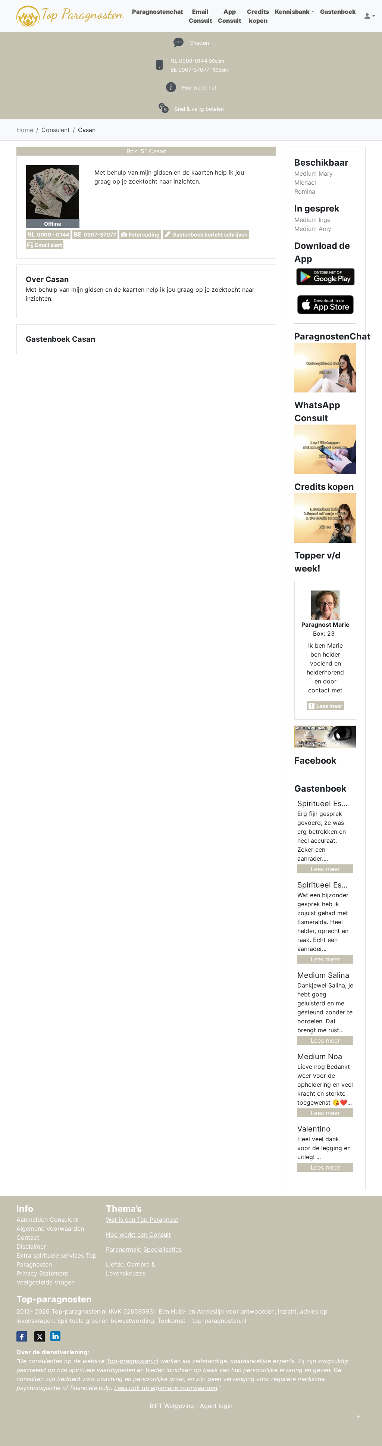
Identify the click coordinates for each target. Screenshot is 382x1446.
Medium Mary (313, 173)
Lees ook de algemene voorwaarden (165, 1388)
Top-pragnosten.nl (132, 1361)
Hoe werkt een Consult (138, 1234)
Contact (27, 1237)
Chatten (199, 43)
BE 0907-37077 (199, 69)
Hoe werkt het (199, 87)
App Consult (229, 16)
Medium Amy (312, 228)
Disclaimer (31, 1246)
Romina (304, 191)
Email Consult (200, 16)
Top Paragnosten (82, 14)
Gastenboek (338, 11)
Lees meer (325, 869)
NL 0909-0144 (197, 60)
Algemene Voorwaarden (50, 1228)
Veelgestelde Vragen (45, 1282)
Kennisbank (292, 11)
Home (24, 130)
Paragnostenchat (157, 11)
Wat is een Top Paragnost (142, 1219)
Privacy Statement (42, 1273)
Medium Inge (312, 219)
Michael (305, 182)
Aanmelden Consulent (47, 1219)
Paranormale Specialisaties (144, 1249)
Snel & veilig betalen (199, 109)
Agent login (216, 1405)
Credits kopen (258, 16)
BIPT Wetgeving (172, 1405)
